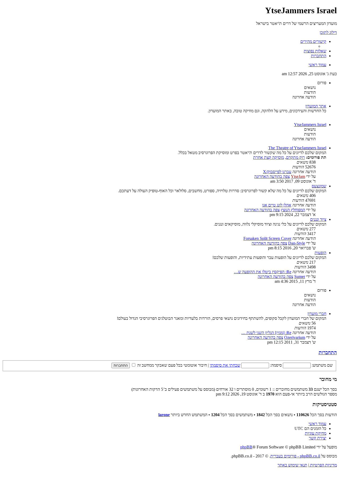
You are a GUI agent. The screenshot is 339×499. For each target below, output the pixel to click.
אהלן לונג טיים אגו (276, 205)
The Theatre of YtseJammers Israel (297, 148)
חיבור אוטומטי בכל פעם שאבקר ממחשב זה (171, 365)
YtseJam (298, 176)
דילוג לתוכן (328, 32)
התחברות (328, 352)
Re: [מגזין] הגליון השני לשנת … (266, 332)
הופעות (320, 252)
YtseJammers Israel (310, 124)
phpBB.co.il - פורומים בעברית (295, 456)
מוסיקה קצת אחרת (268, 157)
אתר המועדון (315, 106)
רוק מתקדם (295, 157)
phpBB (246, 447)
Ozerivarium (294, 337)
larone (164, 414)
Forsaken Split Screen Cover (267, 238)
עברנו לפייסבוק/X (277, 171)
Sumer (299, 276)
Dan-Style (296, 243)
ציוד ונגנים (318, 219)
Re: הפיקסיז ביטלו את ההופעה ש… (262, 271)
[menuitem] (315, 51)
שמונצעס (319, 186)
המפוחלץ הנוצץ (293, 210)
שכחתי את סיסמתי (225, 365)
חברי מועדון (316, 313)
